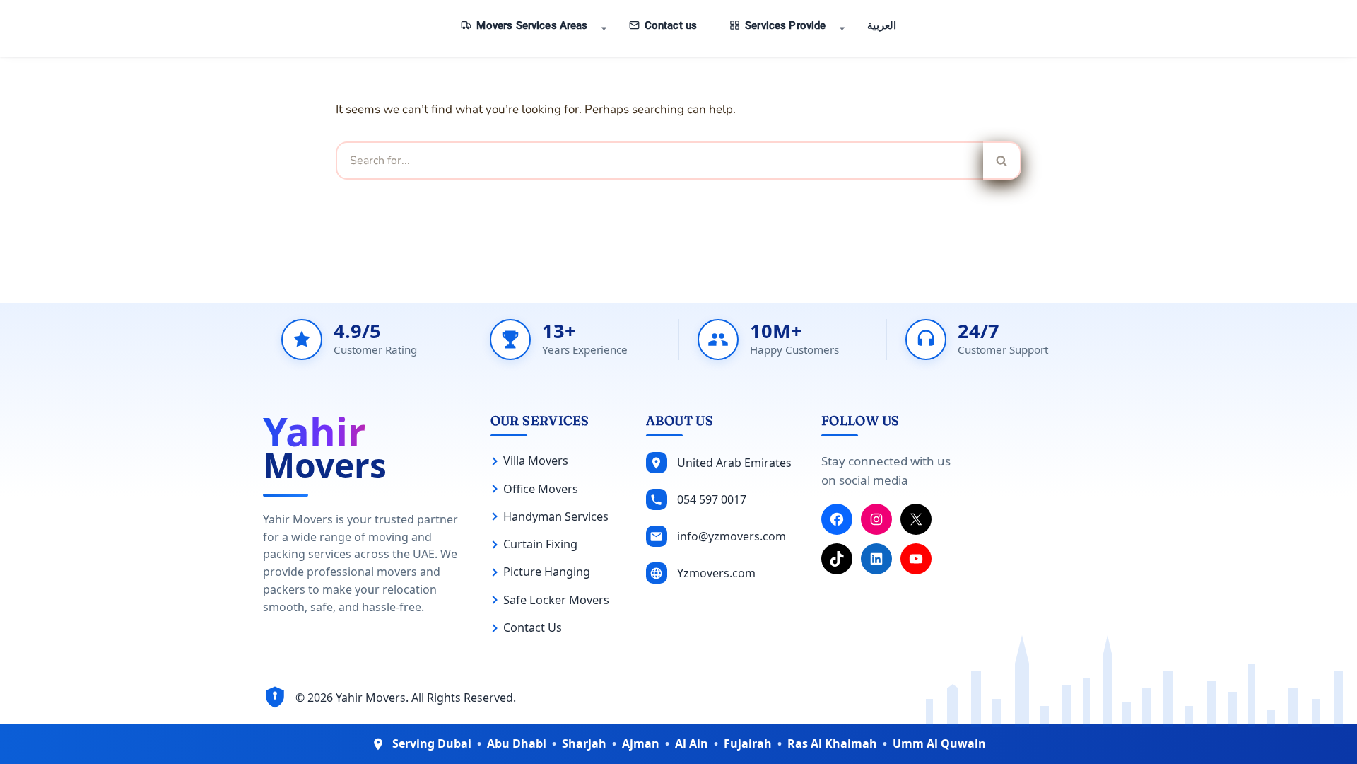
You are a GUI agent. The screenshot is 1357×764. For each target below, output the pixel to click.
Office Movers (540, 489)
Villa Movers (535, 460)
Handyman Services (556, 516)
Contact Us (532, 627)
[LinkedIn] (876, 558)
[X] (916, 519)
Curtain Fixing (540, 544)
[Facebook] (836, 519)
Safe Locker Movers (556, 600)
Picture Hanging (546, 571)
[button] (603, 28)
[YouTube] (916, 558)
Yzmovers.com (716, 573)
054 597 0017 (711, 499)
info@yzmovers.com (731, 536)
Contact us (671, 25)
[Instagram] (876, 519)
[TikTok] (836, 558)
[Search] (1002, 160)
